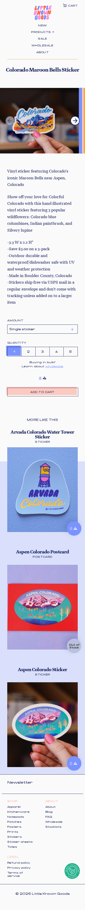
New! (42, 25)
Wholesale (42, 45)
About (42, 52)
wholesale (54, 366)
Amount (15, 320)
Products (42, 31)
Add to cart (42, 391)
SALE (42, 38)
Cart (73, 5)
